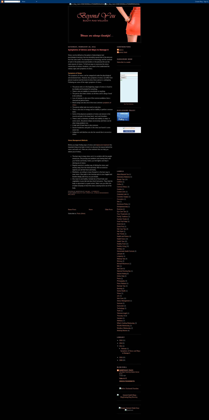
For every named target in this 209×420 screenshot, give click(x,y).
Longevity (120, 256)
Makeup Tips (121, 259)
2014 (121, 343)
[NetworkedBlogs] (129, 128)
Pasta (119, 278)
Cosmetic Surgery (122, 197)
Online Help (120, 276)
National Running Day (124, 271)
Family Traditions (122, 216)
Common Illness (122, 187)
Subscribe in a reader (123, 62)
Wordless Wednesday (124, 328)
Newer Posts (72, 209)
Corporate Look (122, 194)
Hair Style (120, 231)
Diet (118, 201)
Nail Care (120, 268)
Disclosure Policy (122, 204)
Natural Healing (122, 273)
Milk (118, 266)
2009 (121, 360)
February (124, 348)
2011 (121, 346)
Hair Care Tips (121, 229)
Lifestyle (89, 192)
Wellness (71, 194)
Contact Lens (121, 192)
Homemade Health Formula (125, 251)
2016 (121, 340)
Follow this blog (129, 131)
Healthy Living (121, 246)
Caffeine (119, 182)
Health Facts (121, 239)
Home (91, 209)
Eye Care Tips (121, 211)
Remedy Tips (121, 286)
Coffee (119, 184)
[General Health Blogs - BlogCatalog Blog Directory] (129, 397)
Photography (121, 281)
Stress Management (101, 192)
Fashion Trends (122, 219)
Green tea (120, 224)
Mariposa (120, 50)
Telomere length (122, 313)
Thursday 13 (121, 316)
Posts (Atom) (81, 213)
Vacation (119, 318)
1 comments (95, 191)
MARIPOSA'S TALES (126, 370)
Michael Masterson (123, 263)
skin (118, 296)
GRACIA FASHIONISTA (127, 381)
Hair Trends (120, 234)
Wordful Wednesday (123, 325)
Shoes (119, 293)
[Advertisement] (81, 203)
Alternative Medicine (123, 177)
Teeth (119, 311)
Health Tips (81, 192)
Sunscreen (120, 306)
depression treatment (102, 145)
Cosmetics (120, 199)
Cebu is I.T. (123, 378)
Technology (120, 308)
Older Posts (109, 209)
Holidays (119, 249)
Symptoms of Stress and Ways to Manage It (88, 50)
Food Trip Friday (122, 221)
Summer (119, 303)
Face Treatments (122, 214)
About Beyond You (123, 174)
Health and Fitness (123, 236)
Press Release (121, 283)
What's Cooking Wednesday (126, 323)
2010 (121, 357)
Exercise (120, 209)
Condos (119, 189)
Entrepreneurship (122, 206)
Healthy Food (121, 244)
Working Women (122, 330)
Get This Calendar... (129, 104)
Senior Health (121, 291)
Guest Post (120, 226)
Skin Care (120, 298)
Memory (119, 261)
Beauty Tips (121, 179)
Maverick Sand (122, 52)
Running (119, 288)
